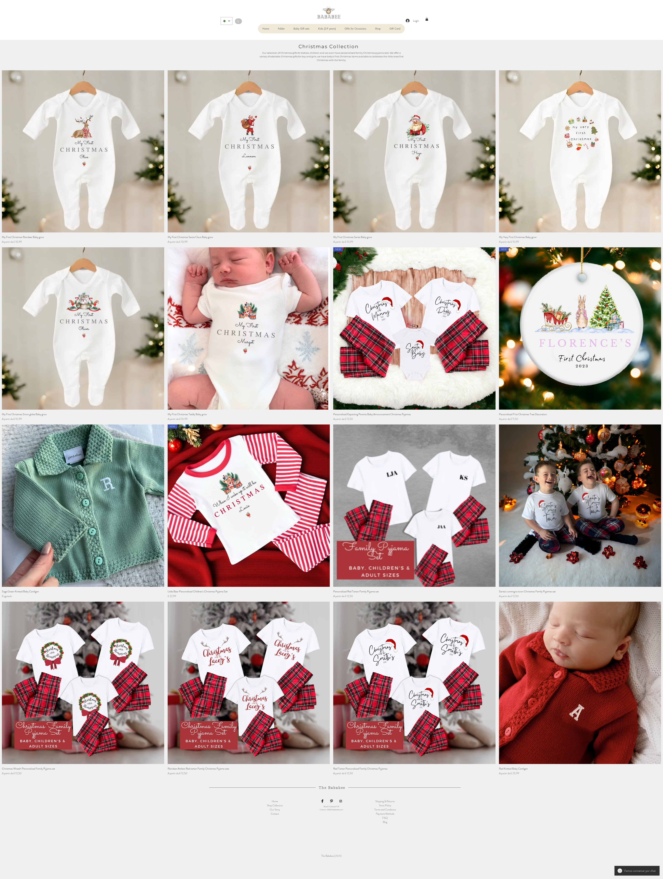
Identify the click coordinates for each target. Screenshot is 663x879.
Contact (275, 814)
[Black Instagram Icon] (340, 801)
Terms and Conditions (385, 809)
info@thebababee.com (335, 809)
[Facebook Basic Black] (322, 801)
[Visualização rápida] (83, 151)
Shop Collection (275, 805)
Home (275, 801)
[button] (281, 28)
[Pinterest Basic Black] (331, 801)
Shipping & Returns (385, 801)
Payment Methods (385, 814)
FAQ (385, 818)
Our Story (275, 809)
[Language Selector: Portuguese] (226, 21)
